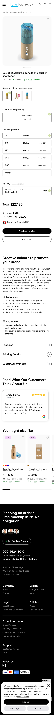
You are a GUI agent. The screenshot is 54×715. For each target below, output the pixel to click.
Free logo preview (27, 231)
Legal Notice (8, 606)
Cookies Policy (36, 609)
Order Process (9, 625)
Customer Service (11, 649)
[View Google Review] (43, 416)
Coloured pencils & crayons (20, 12)
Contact (6, 593)
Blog (32, 593)
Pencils (5, 12)
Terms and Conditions (13, 609)
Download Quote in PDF (18, 222)
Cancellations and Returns (15, 632)
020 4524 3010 (13, 552)
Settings (15, 708)
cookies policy (23, 696)
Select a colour (18, 88)
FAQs (5, 652)
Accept (26, 702)
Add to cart (27, 239)
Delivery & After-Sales (13, 628)
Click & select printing (13, 109)
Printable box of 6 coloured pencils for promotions (37, 470)
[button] (23, 67)
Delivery (13, 184)
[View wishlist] (49, 4)
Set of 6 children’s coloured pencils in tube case (13, 470)
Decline (38, 708)
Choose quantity (11, 129)
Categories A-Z (37, 589)
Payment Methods (11, 636)
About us (7, 589)
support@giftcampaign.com (17, 555)
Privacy (33, 606)
